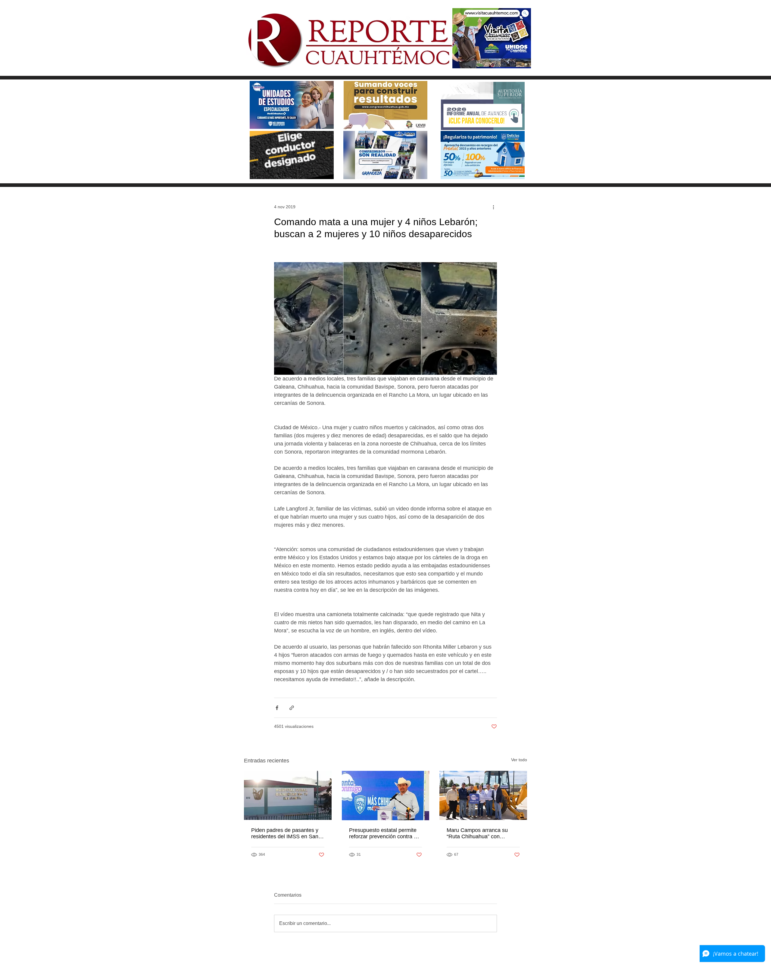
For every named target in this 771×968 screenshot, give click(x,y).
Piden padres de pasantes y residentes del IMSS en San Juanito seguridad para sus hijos (284, 833)
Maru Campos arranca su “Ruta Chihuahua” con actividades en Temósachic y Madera (481, 833)
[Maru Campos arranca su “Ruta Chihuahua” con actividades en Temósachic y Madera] (483, 795)
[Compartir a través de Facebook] (277, 708)
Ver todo (519, 759)
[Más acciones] (493, 206)
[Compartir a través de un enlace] (292, 708)
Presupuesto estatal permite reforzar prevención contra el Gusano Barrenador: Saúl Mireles (383, 833)
